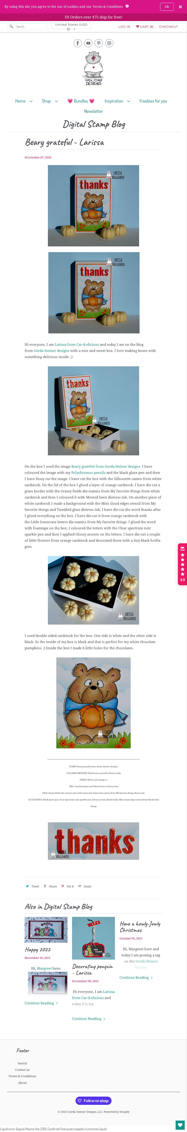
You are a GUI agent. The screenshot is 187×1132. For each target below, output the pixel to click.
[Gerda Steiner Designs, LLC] (93, 69)
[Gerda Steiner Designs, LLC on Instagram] (109, 43)
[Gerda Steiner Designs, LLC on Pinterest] (99, 43)
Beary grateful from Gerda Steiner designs (105, 466)
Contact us (22, 1069)
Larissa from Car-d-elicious (77, 345)
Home (21, 101)
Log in (124, 26)
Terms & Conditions (22, 1076)
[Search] (11, 26)
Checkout (168, 26)
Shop (47, 101)
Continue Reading (40, 1003)
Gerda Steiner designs (51, 351)
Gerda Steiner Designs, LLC (85, 1112)
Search (22, 1063)
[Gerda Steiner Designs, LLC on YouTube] (88, 43)
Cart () (146, 26)
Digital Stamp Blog (93, 124)
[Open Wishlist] (180, 1125)
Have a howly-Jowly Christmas (139, 926)
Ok (167, 6)
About (22, 1083)
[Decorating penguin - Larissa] (93, 938)
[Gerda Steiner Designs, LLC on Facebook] (78, 43)
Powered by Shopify (117, 1112)
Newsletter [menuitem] (93, 111)
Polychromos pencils (88, 473)
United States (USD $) (71, 26)
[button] (182, 564)
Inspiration (115, 101)
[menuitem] (25, 100)
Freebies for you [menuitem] (153, 101)
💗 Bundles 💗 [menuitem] (81, 101)
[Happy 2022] (46, 930)
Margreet (45, 968)
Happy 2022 (37, 949)
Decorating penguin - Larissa (92, 969)
